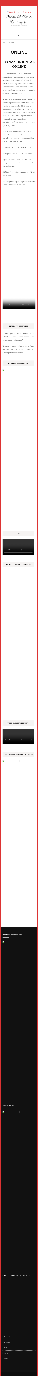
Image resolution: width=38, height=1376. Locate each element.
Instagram (7, 1342)
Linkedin (7, 1348)
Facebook (7, 1337)
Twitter (6, 1353)
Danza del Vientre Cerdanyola (19, 19)
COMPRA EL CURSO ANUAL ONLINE (19, 147)
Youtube (6, 1359)
